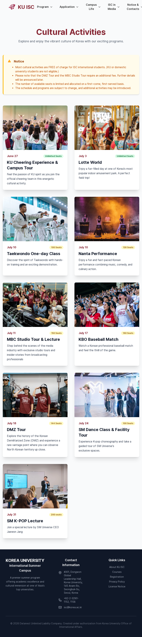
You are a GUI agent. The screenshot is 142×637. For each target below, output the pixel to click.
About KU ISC (117, 567)
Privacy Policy (117, 581)
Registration (117, 576)
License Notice (117, 586)
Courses (117, 572)
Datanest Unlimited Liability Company (41, 623)
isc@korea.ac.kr (73, 607)
